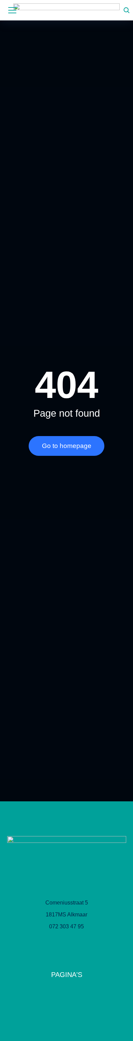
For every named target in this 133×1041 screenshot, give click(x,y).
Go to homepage (66, 445)
